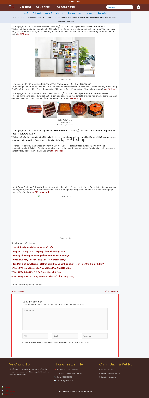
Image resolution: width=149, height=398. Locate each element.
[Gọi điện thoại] (74, 394)
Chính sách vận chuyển (107, 377)
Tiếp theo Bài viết (111, 291)
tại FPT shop (23, 34)
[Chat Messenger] (74, 391)
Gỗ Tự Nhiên (43, 7)
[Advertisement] (65, 169)
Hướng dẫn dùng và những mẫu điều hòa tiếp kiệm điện (41, 255)
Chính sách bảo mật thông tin (109, 373)
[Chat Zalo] (74, 387)
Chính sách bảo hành (106, 370)
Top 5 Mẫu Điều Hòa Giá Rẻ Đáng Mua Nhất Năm (37, 272)
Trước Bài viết (17, 291)
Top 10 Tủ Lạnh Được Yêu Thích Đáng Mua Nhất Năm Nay (42, 268)
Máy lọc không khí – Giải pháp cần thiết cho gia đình (39, 251)
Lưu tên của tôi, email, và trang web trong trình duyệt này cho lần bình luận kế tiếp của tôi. (57, 342)
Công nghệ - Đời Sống (65, 21)
